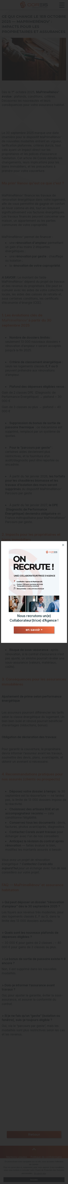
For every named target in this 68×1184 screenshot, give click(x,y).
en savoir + (34, 630)
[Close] (63, 545)
